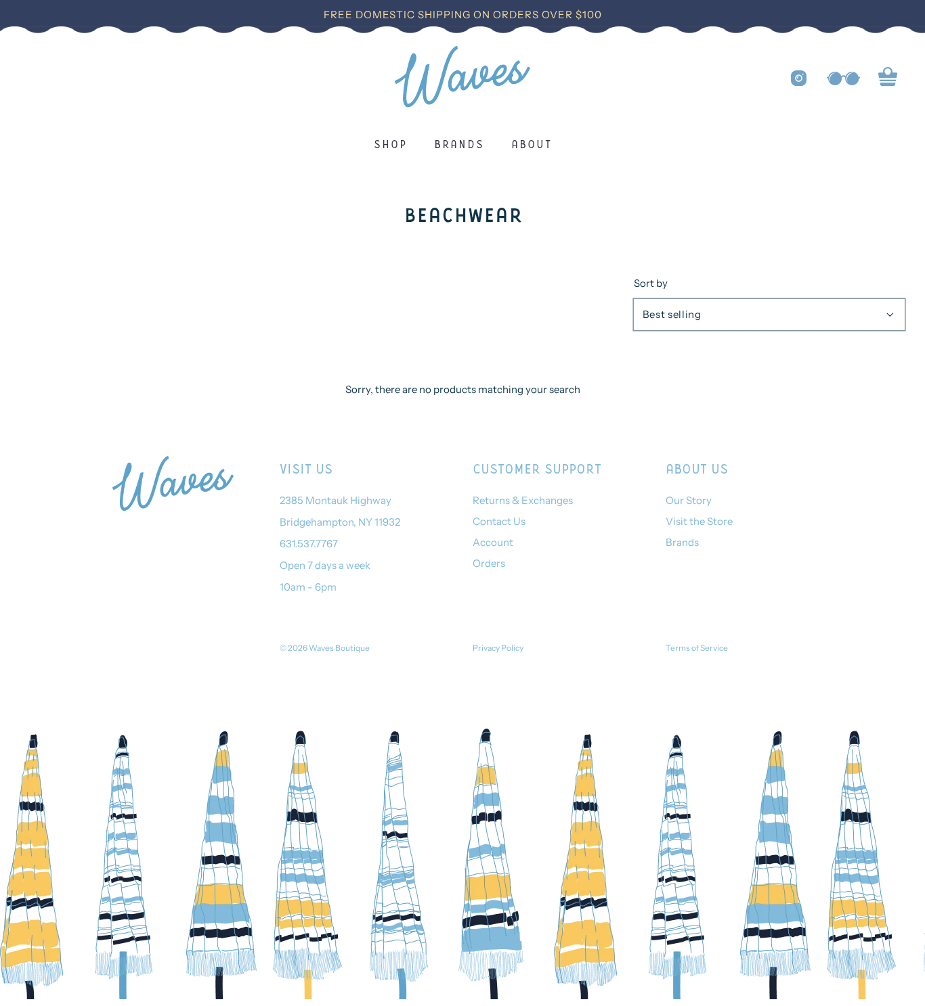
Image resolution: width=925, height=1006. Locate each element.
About (531, 143)
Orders (489, 563)
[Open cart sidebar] (888, 78)
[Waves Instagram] (798, 78)
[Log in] (844, 78)
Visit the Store (699, 521)
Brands (459, 143)
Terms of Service (697, 648)
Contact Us (499, 521)
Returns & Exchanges (523, 500)
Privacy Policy (498, 648)
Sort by (651, 283)
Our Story (689, 500)
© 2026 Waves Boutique (325, 648)
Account (493, 542)
